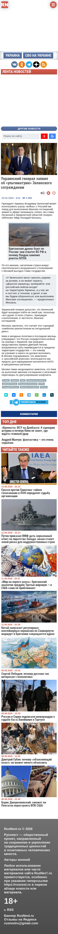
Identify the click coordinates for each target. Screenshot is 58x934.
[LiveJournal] (52, 395)
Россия (44, 387)
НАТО (41, 384)
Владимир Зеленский (28, 384)
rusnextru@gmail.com (21, 923)
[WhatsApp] (36, 395)
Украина (13, 55)
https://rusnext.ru (17, 884)
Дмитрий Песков (9, 384)
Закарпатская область (36, 380)
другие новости (29, 128)
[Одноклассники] (21, 395)
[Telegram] (29, 395)
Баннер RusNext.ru (19, 915)
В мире (6, 380)
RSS (9, 910)
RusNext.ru (12, 829)
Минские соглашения (29, 387)
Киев (23, 380)
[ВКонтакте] (13, 395)
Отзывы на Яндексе (20, 919)
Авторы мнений (17, 859)
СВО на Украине (38, 55)
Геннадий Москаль (10, 387)
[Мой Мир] (44, 395)
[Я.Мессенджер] (6, 395)
